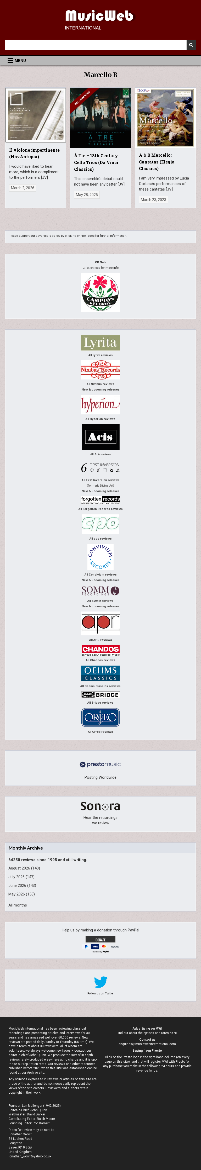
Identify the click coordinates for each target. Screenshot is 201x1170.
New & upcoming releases (101, 389)
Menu (20, 60)
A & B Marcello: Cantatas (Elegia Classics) (157, 161)
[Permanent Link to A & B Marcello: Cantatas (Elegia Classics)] (165, 118)
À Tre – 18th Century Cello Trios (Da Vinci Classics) (96, 162)
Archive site (35, 1072)
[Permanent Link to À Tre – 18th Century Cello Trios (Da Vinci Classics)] (100, 118)
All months (17, 905)
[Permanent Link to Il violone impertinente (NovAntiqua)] (35, 115)
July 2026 (16, 876)
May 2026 (16, 894)
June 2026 (17, 885)
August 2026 (19, 868)
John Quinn (38, 1110)
